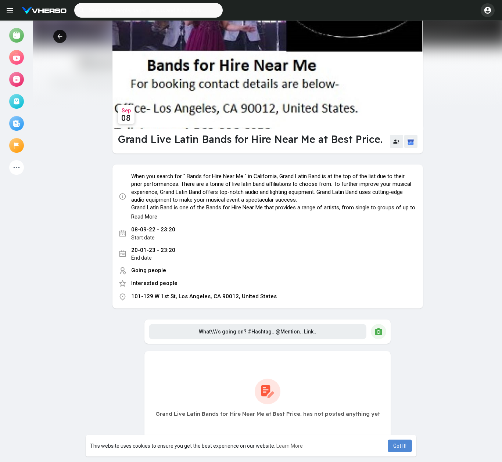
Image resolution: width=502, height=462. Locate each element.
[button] (148, 10)
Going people (148, 270)
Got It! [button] (399, 446)
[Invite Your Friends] (396, 141)
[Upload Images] (378, 331)
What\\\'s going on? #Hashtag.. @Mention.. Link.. (257, 332)
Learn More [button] (289, 446)
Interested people (154, 283)
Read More (144, 216)
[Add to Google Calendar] (410, 141)
